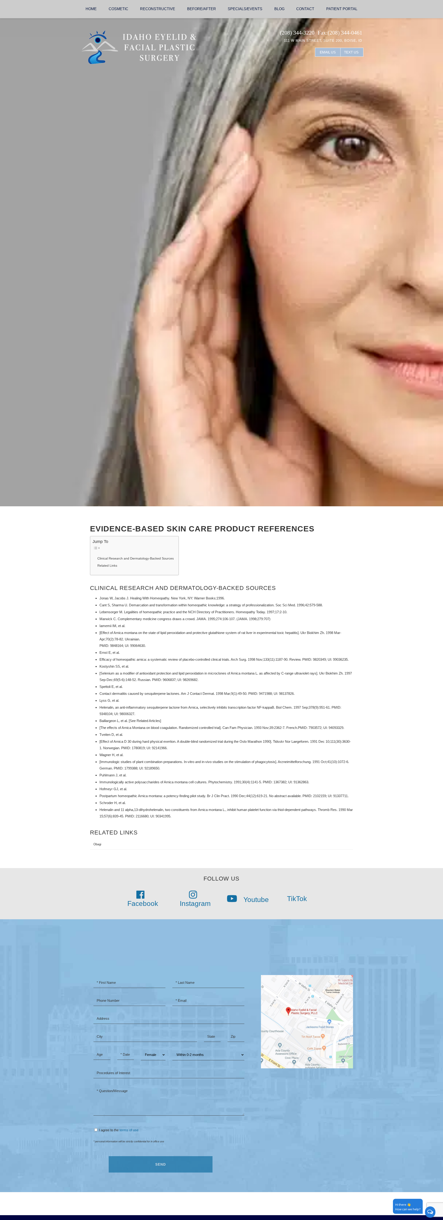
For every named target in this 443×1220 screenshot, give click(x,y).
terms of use (129, 1130)
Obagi (97, 844)
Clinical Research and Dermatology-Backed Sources (135, 558)
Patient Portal (341, 9)
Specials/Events (245, 9)
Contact (305, 9)
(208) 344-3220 (297, 33)
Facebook (142, 903)
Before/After (201, 9)
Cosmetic (118, 9)
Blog (279, 9)
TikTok (296, 898)
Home (91, 9)
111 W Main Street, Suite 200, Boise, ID (323, 40)
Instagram (195, 903)
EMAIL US (328, 52)
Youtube (255, 899)
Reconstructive (157, 9)
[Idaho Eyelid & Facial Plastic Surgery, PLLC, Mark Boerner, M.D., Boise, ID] (138, 47)
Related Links (107, 565)
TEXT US (351, 52)
